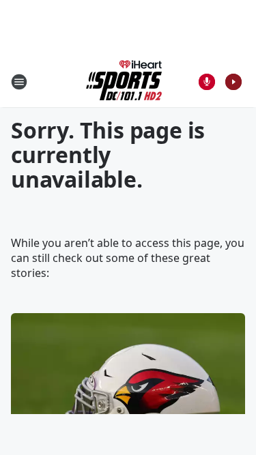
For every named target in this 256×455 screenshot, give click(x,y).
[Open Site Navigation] (19, 82)
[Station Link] (124, 81)
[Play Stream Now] (233, 82)
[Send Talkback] (207, 82)
